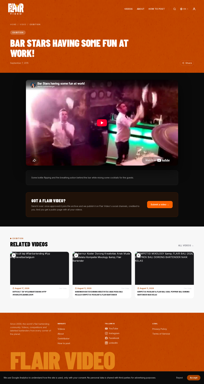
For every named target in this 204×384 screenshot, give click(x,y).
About (141, 9)
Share (188, 63)
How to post (157, 9)
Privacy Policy (159, 329)
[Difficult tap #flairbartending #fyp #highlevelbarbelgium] (39, 275)
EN (184, 9)
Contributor (63, 338)
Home (13, 24)
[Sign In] (194, 9)
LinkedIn (113, 343)
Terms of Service (161, 333)
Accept (193, 377)
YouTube (113, 328)
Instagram (114, 333)
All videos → (186, 245)
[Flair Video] (16, 9)
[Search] (174, 9)
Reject (179, 377)
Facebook (114, 338)
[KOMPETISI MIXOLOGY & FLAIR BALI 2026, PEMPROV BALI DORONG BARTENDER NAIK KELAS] (164, 275)
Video (23, 24)
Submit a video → (160, 204)
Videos (128, 9)
